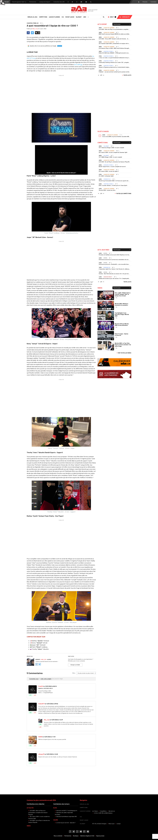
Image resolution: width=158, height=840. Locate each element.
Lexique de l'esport (44, 2)
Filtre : (74, 673)
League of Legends (54, 17)
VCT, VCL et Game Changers (99, 823)
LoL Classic (95, 811)
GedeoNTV (41, 704)
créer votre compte (46, 678)
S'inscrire (145, 2)
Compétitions (43, 17)
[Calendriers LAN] (114, 374)
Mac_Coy (35, 28)
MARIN (40, 737)
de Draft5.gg (78, 64)
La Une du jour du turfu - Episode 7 (65, 822)
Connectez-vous (33, 678)
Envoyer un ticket (75, 664)
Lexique (119, 823)
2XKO (84, 17)
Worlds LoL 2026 (32, 17)
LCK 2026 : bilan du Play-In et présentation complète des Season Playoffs (37, 812)
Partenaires (32, 2)
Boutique (75, 836)
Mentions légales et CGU (87, 836)
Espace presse (100, 836)
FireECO (40, 686)
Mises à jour (112, 823)
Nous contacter (58, 836)
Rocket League (69, 17)
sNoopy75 (41, 754)
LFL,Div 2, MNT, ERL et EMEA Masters (103, 813)
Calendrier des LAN (58, 2)
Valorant (79, 17)
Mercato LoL (112, 811)
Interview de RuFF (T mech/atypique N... (67, 810)
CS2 (63, 17)
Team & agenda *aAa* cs (19, 2)
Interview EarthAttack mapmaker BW (66, 816)
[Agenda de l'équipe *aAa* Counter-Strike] (114, 362)
